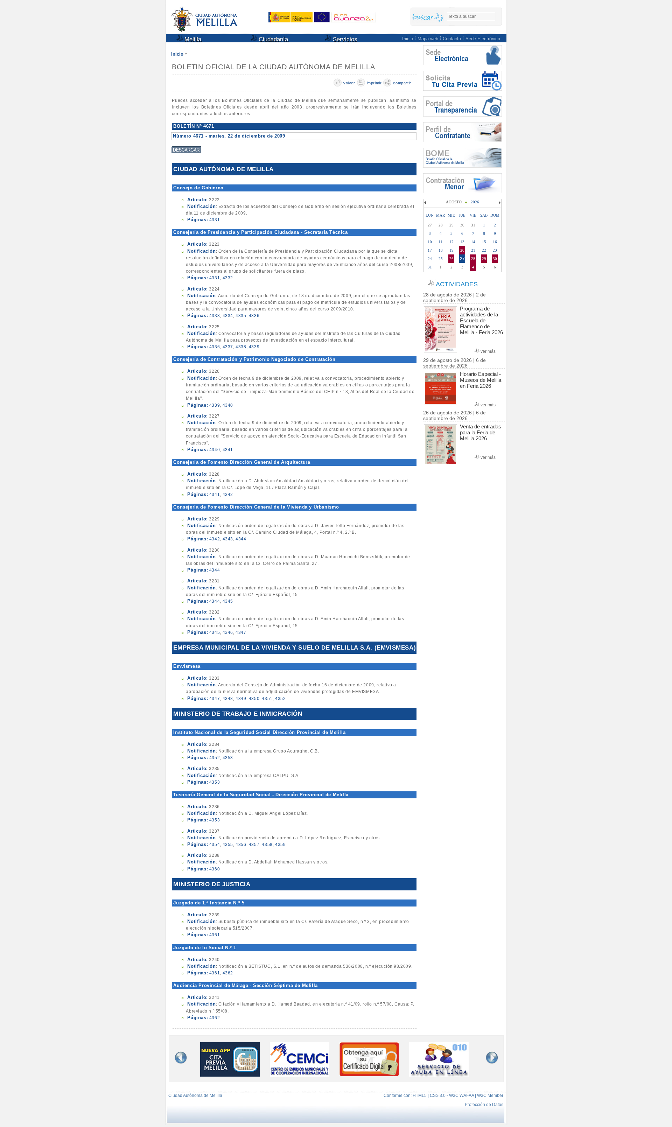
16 (495, 242)
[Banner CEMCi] (299, 1075)
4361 (214, 934)
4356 (241, 844)
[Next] (498, 202)
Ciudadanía (272, 39)
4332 (228, 277)
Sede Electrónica (482, 38)
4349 (241, 698)
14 (473, 242)
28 (473, 259)
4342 (228, 494)
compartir (402, 83)
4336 (254, 315)
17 (430, 250)
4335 (241, 315)
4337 (228, 346)
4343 (228, 539)
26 (451, 259)
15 (484, 242)
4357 (254, 844)
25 (441, 259)
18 (441, 250)
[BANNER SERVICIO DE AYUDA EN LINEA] (439, 1075)
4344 (241, 539)
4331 (214, 219)
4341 (228, 449)
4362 (228, 973)
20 (462, 250)
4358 (267, 844)
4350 (254, 698)
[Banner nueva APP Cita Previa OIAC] (230, 1075)
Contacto (452, 38)
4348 (228, 698)
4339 (254, 346)
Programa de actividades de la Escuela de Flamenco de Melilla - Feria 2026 (481, 320)
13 (462, 242)
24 (430, 259)
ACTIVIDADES (457, 284)
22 (484, 250)
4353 (228, 757)
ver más (488, 351)
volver (349, 83)
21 (473, 250)
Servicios (344, 39)
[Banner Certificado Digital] (369, 1074)
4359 (280, 844)
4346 (228, 632)
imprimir (374, 83)
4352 (280, 698)
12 (451, 242)
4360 (214, 869)
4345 (228, 601)
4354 (214, 844)
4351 (267, 698)
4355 (228, 844)
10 (430, 242)
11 (441, 242)
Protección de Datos (484, 1104)
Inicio (407, 38)
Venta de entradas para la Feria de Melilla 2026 (480, 432)
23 (495, 250)
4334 (228, 315)
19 (451, 250)
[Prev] (426, 202)
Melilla (192, 39)
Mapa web (428, 38)
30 (495, 259)
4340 (228, 405)
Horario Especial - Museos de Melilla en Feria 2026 (480, 380)
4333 (214, 315)
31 (430, 267)
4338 (241, 346)
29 (484, 259)
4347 (241, 632)
